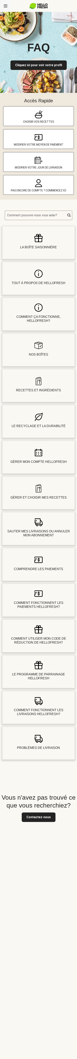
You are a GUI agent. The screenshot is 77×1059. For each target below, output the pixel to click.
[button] (69, 215)
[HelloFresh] (38, 6)
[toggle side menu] (5, 6)
